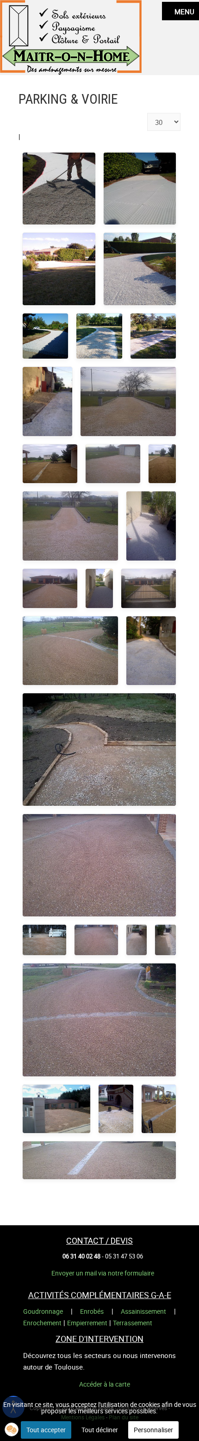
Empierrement (87, 1322)
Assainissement (143, 1311)
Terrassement (132, 1322)
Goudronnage (43, 1311)
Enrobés (92, 1311)
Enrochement (42, 1322)
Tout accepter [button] (46, 1429)
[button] (12, 1429)
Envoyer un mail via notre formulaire (102, 1273)
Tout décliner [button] (99, 1429)
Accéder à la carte (104, 1384)
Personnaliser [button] (153, 1429)
